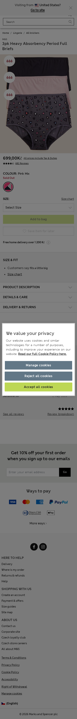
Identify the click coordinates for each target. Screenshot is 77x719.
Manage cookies (38, 365)
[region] (38, 359)
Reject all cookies (38, 376)
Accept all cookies (38, 387)
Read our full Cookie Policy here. (42, 354)
